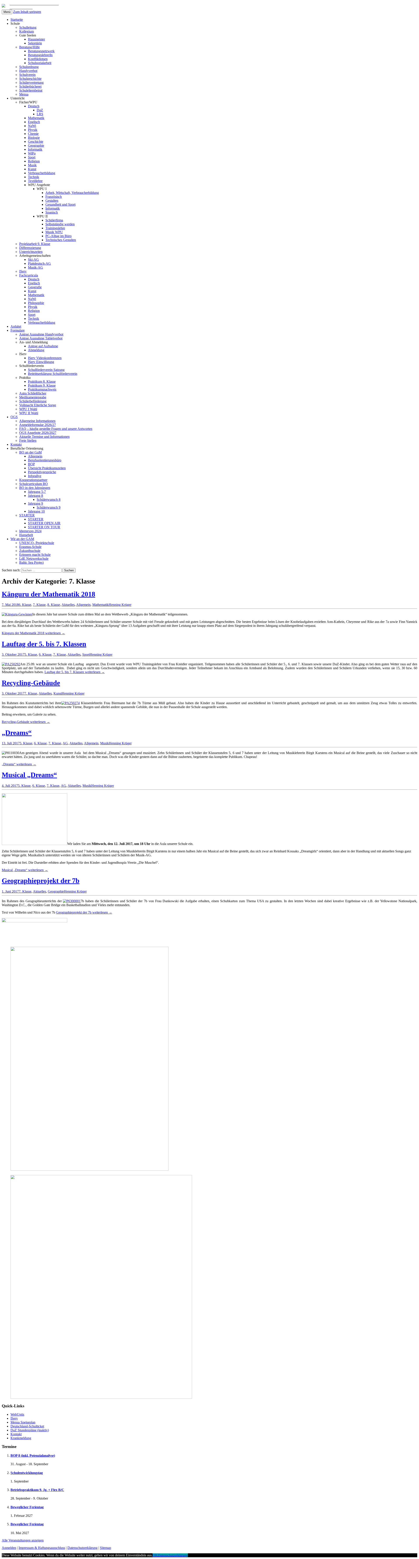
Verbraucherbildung (41, 173)
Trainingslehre (55, 228)
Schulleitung (27, 27)
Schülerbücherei (30, 86)
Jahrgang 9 (35, 503)
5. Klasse (30, 654)
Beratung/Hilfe (29, 47)
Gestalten (51, 200)
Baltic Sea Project (31, 562)
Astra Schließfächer (32, 393)
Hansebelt (26, 535)
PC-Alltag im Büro (58, 236)
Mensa (23, 94)
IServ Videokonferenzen (45, 358)
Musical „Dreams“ (29, 775)
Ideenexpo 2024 (30, 531)
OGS (14, 417)
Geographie (36, 145)
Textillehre (35, 181)
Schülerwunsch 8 (48, 499)
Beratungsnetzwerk (41, 51)
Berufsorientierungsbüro (44, 460)
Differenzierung (30, 248)
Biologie (34, 137)
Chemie (33, 134)
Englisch (34, 122)
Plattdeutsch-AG (39, 263)
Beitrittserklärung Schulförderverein (52, 373)
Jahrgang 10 (36, 511)
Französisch (53, 196)
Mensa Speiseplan (22, 1422)
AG (65, 743)
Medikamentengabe (32, 397)
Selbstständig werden (60, 224)
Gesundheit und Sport (60, 204)
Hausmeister (36, 39)
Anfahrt (15, 326)
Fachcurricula (28, 275)
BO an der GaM (30, 452)
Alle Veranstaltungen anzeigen (23, 1540)
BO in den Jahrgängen (34, 488)
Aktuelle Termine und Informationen (44, 436)
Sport (31, 157)
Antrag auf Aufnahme (43, 346)
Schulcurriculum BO (33, 484)
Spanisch (51, 212)
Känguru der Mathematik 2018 (48, 594)
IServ (23, 271)
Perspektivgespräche (42, 472)
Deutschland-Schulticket (27, 1426)
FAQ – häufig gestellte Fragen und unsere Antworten (55, 429)
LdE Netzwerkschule (33, 558)
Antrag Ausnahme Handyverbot (41, 334)
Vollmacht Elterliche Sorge (37, 405)
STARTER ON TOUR (44, 527)
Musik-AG (35, 267)
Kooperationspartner (33, 480)
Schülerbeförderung (32, 401)
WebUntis (17, 1414)
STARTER (27, 515)
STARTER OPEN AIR (44, 523)
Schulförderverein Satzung (46, 370)
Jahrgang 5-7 (37, 492)
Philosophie (36, 303)
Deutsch (33, 106)
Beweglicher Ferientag (27, 1507)
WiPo (32, 153)
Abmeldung (36, 350)
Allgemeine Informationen (37, 421)
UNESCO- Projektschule (36, 543)
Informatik (35, 149)
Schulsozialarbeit (39, 63)
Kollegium (26, 31)
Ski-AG (33, 259)
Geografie (35, 287)
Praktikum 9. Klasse (42, 385)
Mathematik (36, 118)
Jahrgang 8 (35, 495)
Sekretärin (35, 43)
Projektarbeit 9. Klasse (34, 244)
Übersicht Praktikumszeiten (47, 468)
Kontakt (16, 444)
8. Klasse (53, 605)
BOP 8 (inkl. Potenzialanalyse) (32, 1455)
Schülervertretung (31, 82)
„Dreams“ (17, 733)
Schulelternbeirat (30, 90)
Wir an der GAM (22, 539)
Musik (32, 165)
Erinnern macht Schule (35, 554)
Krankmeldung (20, 1438)
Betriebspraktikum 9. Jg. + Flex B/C (37, 1490)
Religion (34, 161)
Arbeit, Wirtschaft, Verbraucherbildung (72, 193)
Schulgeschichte (30, 78)
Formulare (17, 330)
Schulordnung (29, 67)
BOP (31, 464)
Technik (33, 177)
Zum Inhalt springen (27, 12)
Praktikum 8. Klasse (42, 381)
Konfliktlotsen (38, 59)
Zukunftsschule (29, 551)
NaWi (32, 126)
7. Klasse (39, 605)
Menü (6, 12)
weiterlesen (33, 633)
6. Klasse (25, 605)
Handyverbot (28, 71)
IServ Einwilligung (41, 362)
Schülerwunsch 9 (48, 507)
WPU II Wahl (28, 413)
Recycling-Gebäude (31, 683)
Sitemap (105, 1548)
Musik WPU (54, 232)
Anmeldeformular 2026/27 (37, 425)
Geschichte (35, 141)
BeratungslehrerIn (40, 55)
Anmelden (9, 1548)
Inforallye (34, 476)
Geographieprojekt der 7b (40, 881)
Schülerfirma (54, 220)
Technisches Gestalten (60, 240)
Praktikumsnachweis (42, 389)
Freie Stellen (27, 440)
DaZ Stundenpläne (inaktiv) (29, 1430)
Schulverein (27, 74)
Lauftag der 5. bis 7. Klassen (44, 644)
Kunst (32, 169)
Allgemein (35, 456)
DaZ (40, 110)
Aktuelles (68, 605)
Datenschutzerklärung (82, 1548)
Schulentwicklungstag (26, 1473)
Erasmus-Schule (30, 547)
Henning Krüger (120, 605)
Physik (32, 130)
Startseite (16, 19)
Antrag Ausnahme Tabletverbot (40, 338)
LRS (40, 114)
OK (155, 1555)
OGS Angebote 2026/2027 (37, 433)
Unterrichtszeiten (31, 252)
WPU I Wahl (28, 409)
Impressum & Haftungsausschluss (42, 1548)
